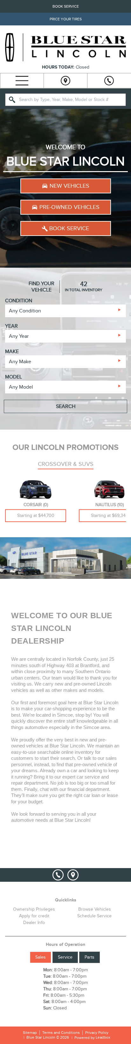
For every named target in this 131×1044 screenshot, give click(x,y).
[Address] (65, 80)
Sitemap (30, 1032)
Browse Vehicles (94, 909)
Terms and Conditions (61, 1032)
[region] (65, 188)
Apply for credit (34, 916)
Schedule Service (94, 916)
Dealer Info (34, 922)
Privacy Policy (96, 1032)
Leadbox (102, 1037)
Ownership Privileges (34, 909)
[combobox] (65, 99)
